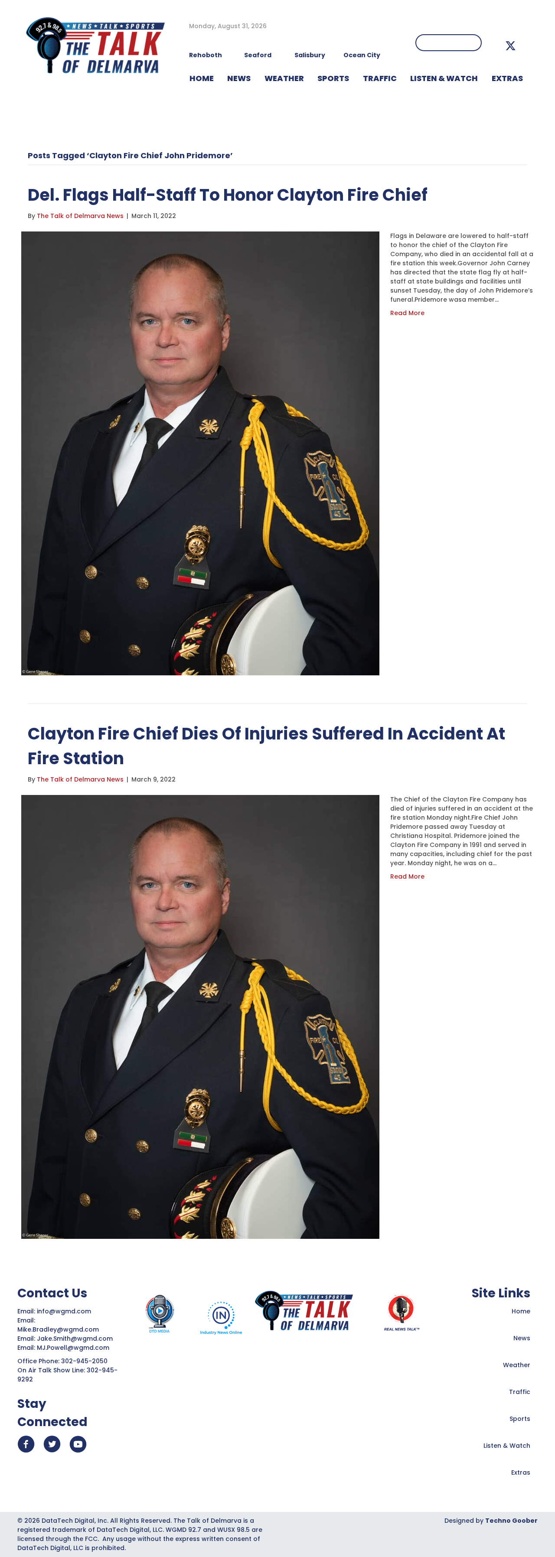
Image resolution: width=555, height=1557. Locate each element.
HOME (201, 78)
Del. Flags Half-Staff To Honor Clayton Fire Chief (228, 194)
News (521, 1338)
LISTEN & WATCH (444, 78)
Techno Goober (511, 1520)
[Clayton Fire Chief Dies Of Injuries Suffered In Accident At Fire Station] (200, 1016)
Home (521, 1311)
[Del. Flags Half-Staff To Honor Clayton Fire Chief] (200, 453)
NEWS (239, 78)
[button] (510, 45)
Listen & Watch (506, 1445)
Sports (333, 78)
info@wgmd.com (65, 1311)
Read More (407, 313)
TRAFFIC (380, 78)
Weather (516, 1365)
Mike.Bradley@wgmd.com (58, 1329)
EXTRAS (507, 78)
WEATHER (284, 78)
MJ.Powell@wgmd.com (75, 1347)
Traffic (519, 1392)
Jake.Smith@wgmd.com (75, 1338)
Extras (520, 1472)
